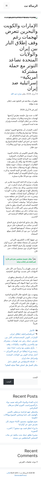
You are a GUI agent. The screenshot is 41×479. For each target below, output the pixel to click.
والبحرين (30, 344)
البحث (35, 377)
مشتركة (7, 341)
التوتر (28, 337)
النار (10, 337)
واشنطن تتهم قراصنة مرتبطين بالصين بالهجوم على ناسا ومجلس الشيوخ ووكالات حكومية (21, 415)
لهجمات (14, 341)
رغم (24, 341)
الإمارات (34, 337)
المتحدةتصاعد (18, 337)
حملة (29, 341)
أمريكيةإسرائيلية (28, 334)
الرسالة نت (31, 6)
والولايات (15, 344)
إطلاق (18, 334)
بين (6, 337)
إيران (12, 334)
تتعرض (35, 341)
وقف (8, 344)
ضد (20, 341)
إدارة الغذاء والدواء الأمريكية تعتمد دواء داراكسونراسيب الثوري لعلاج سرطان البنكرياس (22, 405)
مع (37, 344)
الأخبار (32, 330)
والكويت (23, 344)
